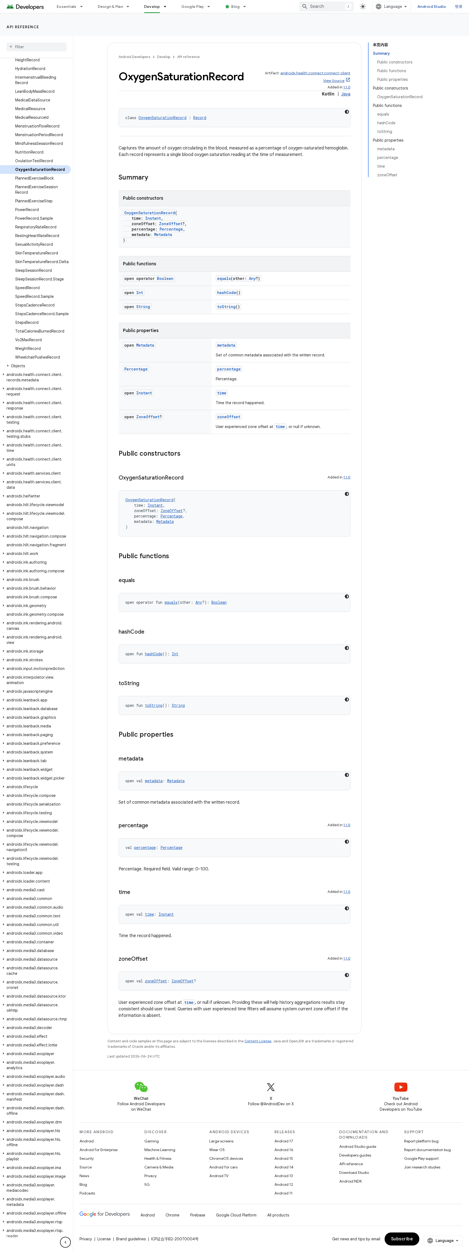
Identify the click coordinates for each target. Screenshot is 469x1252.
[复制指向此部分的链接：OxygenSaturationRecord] (188, 478)
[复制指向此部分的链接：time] (135, 892)
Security (87, 1158)
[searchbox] (36, 47)
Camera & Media (158, 1167)
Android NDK (350, 1181)
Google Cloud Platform (236, 1215)
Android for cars (223, 1167)
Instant (153, 218)
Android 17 (283, 1141)
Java (345, 94)
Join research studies (422, 1167)
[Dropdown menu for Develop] (167, 6)
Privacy (150, 1175)
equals (224, 278)
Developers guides (355, 1155)
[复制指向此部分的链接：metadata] (148, 759)
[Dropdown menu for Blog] (247, 6)
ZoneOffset (170, 223)
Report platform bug (421, 1141)
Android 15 (283, 1158)
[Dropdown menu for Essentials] (84, 6)
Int (139, 292)
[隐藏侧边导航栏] (65, 1242)
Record (199, 117)
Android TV (219, 1175)
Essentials (67, 6)
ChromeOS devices (226, 1158)
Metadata (163, 234)
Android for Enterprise (99, 1149)
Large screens (221, 1141)
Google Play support (421, 1158)
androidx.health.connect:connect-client (315, 73)
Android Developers (134, 57)
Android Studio (431, 6)
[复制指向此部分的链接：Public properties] (178, 735)
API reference (23, 26)
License (104, 1239)
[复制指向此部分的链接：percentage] (153, 826)
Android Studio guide (357, 1146)
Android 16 (283, 1149)
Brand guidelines (131, 1239)
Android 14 (283, 1167)
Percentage (171, 229)
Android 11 (283, 1193)
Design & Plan (110, 6)
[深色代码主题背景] (347, 111)
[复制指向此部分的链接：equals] (140, 580)
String (143, 306)
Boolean (165, 278)
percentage (229, 369)
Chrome (172, 1215)
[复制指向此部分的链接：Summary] (153, 178)
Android (87, 1141)
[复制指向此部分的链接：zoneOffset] (153, 959)
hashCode (226, 292)
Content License (258, 1041)
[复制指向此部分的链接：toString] (144, 684)
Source (86, 1167)
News (84, 1175)
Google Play (192, 6)
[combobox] (326, 6)
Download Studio (354, 1172)
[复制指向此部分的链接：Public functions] (174, 556)
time (221, 392)
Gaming (151, 1141)
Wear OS (217, 1149)
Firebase (197, 1215)
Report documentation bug (427, 1149)
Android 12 (283, 1184)
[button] (35, 366)
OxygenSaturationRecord (162, 117)
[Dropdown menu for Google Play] (211, 6)
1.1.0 (346, 87)
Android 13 (283, 1175)
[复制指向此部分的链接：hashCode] (149, 632)
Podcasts (87, 1193)
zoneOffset (228, 416)
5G (147, 1184)
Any (252, 278)
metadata (226, 345)
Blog (235, 6)
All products (278, 1215)
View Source (333, 80)
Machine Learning (159, 1149)
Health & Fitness (157, 1158)
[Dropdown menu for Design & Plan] (130, 6)
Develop (152, 6)
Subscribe (402, 1239)
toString (226, 306)
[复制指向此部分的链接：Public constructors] (185, 454)
